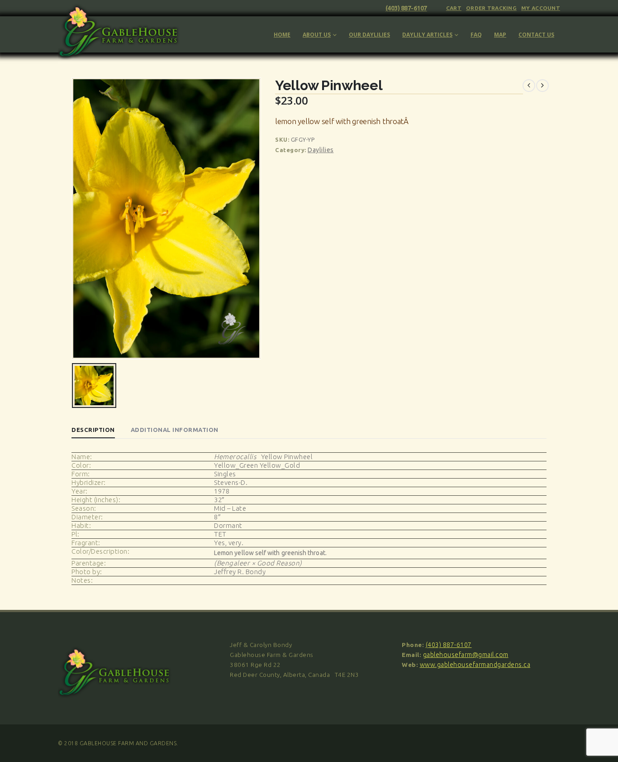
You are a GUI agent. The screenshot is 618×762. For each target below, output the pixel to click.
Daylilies (321, 149)
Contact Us (536, 34)
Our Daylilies (369, 34)
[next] (542, 85)
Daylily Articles (427, 34)
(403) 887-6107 (406, 8)
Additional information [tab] (175, 430)
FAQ (476, 34)
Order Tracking (491, 8)
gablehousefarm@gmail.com (466, 654)
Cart (453, 8)
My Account (540, 8)
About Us (317, 34)
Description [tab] (93, 430)
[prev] (529, 85)
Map (500, 34)
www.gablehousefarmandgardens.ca (475, 664)
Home (282, 34)
